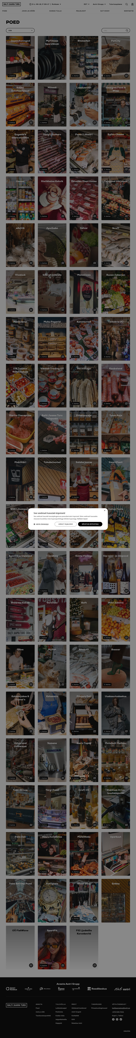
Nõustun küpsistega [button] (90, 524)
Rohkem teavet (82, 519)
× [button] (104, 510)
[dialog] (68, 519)
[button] (41, 524)
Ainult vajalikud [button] (66, 524)
